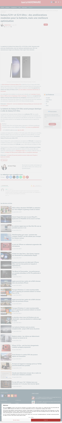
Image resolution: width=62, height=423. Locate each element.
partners (9, 407)
